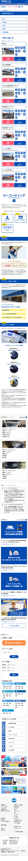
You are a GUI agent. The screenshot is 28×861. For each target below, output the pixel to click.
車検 (15, 809)
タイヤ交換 (16, 808)
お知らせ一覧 (3, 830)
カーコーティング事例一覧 (5, 821)
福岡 (4, 713)
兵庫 (7, 703)
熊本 (10, 713)
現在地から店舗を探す (15, 643)
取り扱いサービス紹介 (18, 805)
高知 (16, 707)
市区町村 (4, 667)
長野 (22, 688)
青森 (11, 686)
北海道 (4, 686)
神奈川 (7, 694)
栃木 (10, 695)
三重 (22, 694)
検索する (14, 656)
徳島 (22, 705)
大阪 (4, 703)
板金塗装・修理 (16, 806)
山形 (7, 688)
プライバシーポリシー (16, 850)
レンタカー (16, 815)
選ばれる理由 (3, 825)
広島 (16, 703)
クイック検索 (3, 808)
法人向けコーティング (17, 828)
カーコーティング (17, 810)
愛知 (16, 694)
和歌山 (7, 705)
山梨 (16, 686)
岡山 (19, 703)
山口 (19, 705)
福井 (19, 688)
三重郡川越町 (5, 32)
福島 (10, 688)
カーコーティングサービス (7, 4)
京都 (10, 703)
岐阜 (16, 695)
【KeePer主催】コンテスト (18, 820)
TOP (1, 4)
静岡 (19, 694)
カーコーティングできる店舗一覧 (17, 4)
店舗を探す (3, 805)
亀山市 (4, 25)
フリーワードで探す (4, 806)
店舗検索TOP (5, 10)
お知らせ (2, 828)
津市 (3, 19)
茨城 (7, 695)
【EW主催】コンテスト (17, 821)
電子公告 (2, 850)
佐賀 (7, 713)
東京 (4, 694)
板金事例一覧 (3, 820)
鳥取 (22, 703)
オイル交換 (16, 816)
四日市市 (4, 22)
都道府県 (4, 664)
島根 (16, 705)
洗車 (15, 812)
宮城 (8, 686)
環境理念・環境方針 (11, 851)
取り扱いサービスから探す (5, 810)
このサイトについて (8, 850)
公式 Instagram (19, 831)
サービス (4, 670)
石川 (16, 688)
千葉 (4, 695)
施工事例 (3, 818)
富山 (22, 686)
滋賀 (4, 705)
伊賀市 (4, 29)
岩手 (4, 688)
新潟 (19, 686)
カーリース (16, 813)
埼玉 (11, 694)
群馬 (4, 697)
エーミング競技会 (17, 823)
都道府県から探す (4, 809)
